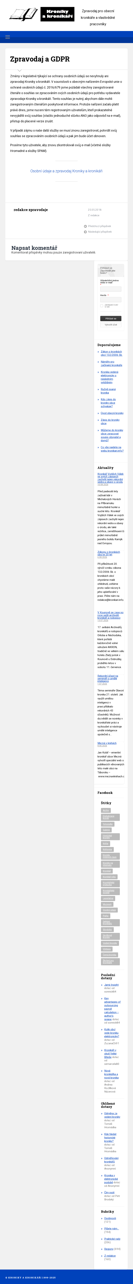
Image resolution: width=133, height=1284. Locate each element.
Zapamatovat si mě (111, 306)
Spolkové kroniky (107, 936)
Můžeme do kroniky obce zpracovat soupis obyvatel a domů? (112, 435)
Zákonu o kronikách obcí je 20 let (108, 553)
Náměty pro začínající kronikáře (111, 363)
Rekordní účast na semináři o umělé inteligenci (107, 678)
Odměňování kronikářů (111, 1160)
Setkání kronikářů (107, 922)
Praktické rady (112, 1238)
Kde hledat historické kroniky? (110, 1138)
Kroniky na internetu (108, 864)
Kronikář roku (109, 877)
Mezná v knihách (107, 743)
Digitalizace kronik (108, 817)
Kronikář (107, 871)
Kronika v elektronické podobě (111, 1179)
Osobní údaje (109, 910)
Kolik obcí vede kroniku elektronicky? (111, 1033)
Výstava (107, 949)
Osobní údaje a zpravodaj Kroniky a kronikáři (66, 171)
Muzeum (107, 904)
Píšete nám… (111, 1228)
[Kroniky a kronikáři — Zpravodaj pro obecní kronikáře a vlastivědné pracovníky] (43, 14)
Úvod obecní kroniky (112, 413)
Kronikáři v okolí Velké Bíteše (110, 1054)
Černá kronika (109, 955)
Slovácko (107, 929)
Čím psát (109, 1192)
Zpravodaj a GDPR (40, 58)
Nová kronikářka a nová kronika (111, 1074)
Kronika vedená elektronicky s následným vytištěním (109, 377)
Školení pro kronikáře (108, 961)
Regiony (108, 1249)
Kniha (105, 843)
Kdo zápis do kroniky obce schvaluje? (108, 403)
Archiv (106, 810)
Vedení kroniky (110, 943)
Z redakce (93, 215)
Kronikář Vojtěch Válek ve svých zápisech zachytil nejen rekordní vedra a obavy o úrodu (110, 478)
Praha (105, 916)
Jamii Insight (111, 984)
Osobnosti (110, 1218)
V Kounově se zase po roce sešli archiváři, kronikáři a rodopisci (110, 615)
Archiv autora (17, 218)
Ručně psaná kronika (108, 391)
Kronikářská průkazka (108, 883)
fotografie (108, 824)
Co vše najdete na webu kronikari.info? (112, 449)
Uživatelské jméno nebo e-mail (109, 281)
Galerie (106, 830)
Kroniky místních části (110, 856)
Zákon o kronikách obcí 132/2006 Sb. (111, 353)
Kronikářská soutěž (108, 891)
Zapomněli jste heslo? (107, 271)
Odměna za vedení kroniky (112, 1115)
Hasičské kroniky (107, 836)
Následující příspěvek (100, 231)
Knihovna (107, 849)
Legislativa (108, 898)
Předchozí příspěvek (99, 226)
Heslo (103, 295)
